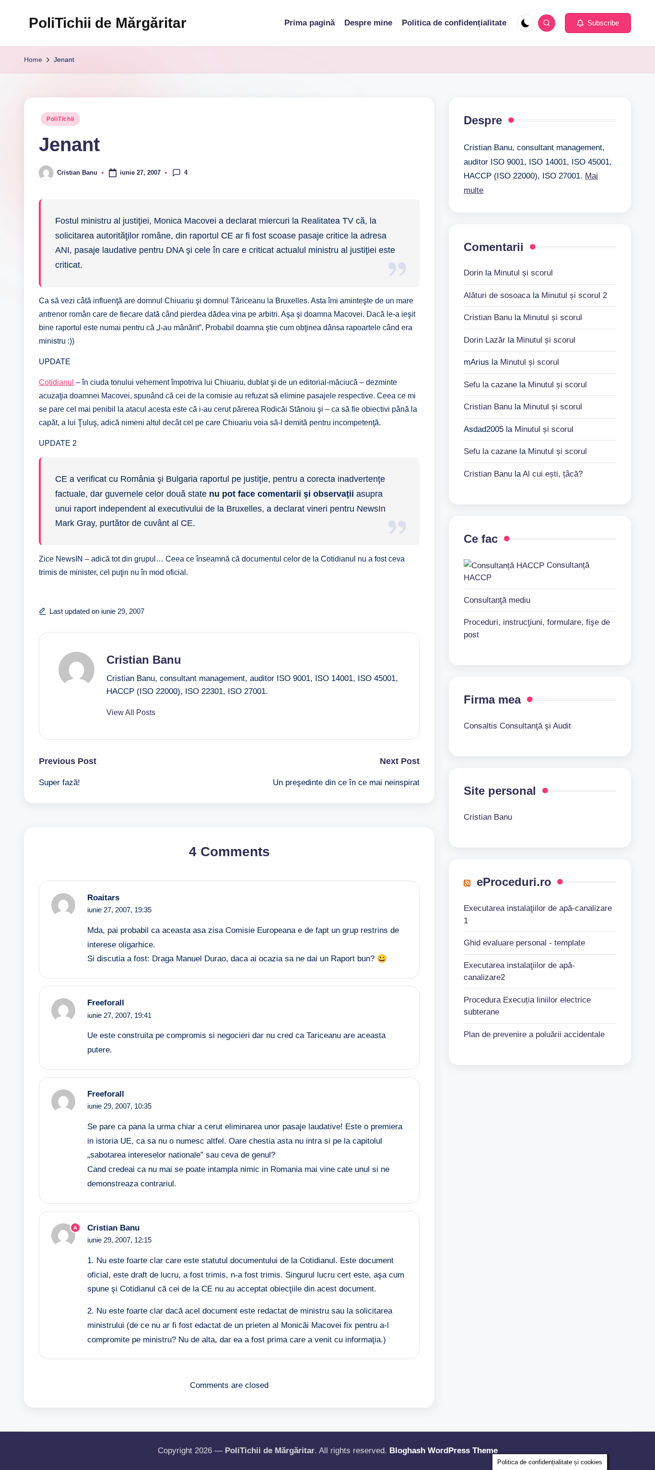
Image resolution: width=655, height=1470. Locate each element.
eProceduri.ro (514, 881)
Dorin (473, 272)
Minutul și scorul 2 (574, 294)
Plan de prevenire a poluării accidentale (534, 1034)
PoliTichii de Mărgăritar (108, 23)
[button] (598, 23)
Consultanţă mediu (497, 599)
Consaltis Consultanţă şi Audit (517, 725)
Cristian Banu (143, 659)
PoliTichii (60, 119)
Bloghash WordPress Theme (443, 1450)
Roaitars (103, 897)
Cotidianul (56, 382)
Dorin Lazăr (484, 339)
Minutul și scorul (523, 272)
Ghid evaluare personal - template (524, 942)
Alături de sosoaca (497, 294)
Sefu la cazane (490, 384)
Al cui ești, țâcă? (553, 473)
